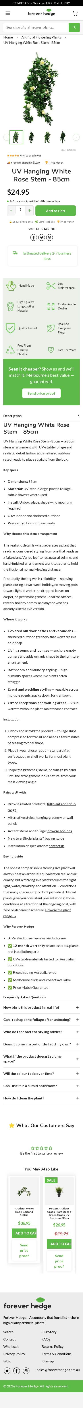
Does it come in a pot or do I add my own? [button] (37, 1044)
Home (8, 37)
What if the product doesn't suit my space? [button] (32, 1058)
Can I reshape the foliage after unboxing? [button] (37, 1019)
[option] (24, 1219)
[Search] (74, 27)
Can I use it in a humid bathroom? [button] (30, 1086)
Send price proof (41, 393)
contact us (56, 846)
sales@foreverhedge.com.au (58, 1369)
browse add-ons (59, 831)
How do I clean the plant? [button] (23, 1098)
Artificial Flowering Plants (41, 37)
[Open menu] (7, 13)
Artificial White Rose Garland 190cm (24, 1212)
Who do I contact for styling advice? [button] (32, 1031)
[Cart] (75, 13)
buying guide (54, 838)
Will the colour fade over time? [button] (28, 1073)
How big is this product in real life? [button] (31, 1007)
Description (41, 416)
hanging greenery (49, 817)
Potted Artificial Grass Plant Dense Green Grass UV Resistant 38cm (59, 1213)
